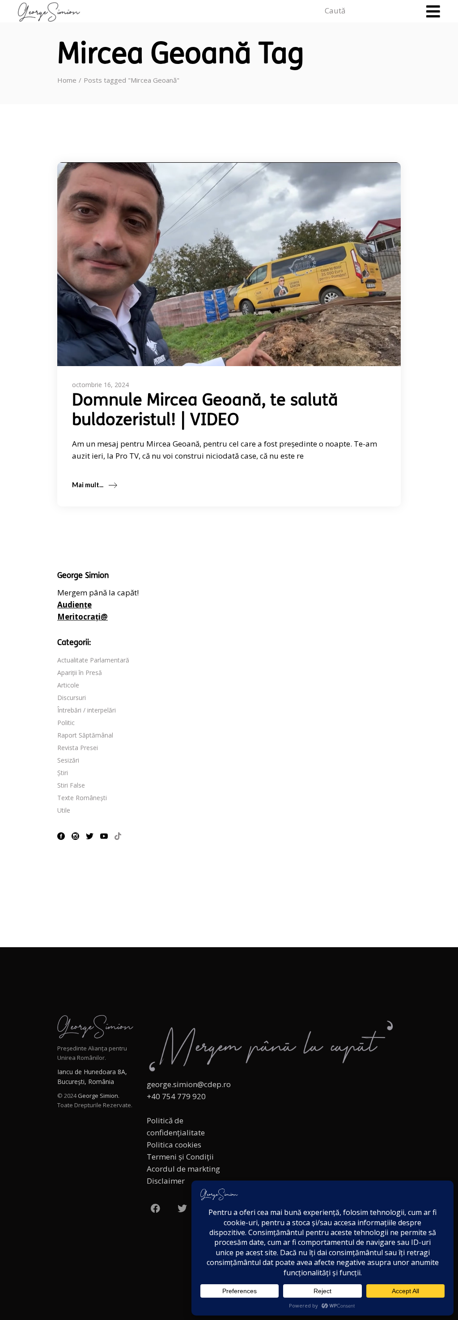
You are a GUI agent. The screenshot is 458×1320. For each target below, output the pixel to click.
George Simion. (98, 1096)
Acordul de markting (183, 1169)
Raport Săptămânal (85, 735)
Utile (63, 810)
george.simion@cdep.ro (189, 1084)
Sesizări (68, 760)
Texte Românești (82, 797)
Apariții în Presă (79, 672)
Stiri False (71, 785)
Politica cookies (174, 1144)
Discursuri (71, 697)
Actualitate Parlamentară (93, 660)
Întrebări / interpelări (86, 710)
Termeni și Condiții (180, 1156)
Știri (62, 772)
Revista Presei (77, 747)
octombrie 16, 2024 (100, 384)
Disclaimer (166, 1181)
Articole (68, 685)
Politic (66, 722)
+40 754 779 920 (176, 1096)
